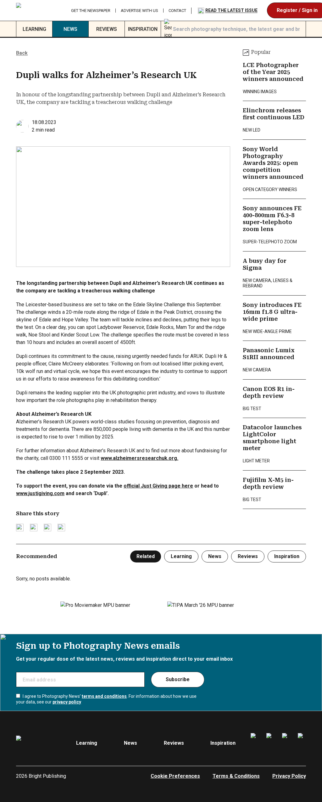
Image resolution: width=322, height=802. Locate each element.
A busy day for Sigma (264, 264)
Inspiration (143, 29)
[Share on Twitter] (20, 527)
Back (22, 53)
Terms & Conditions (236, 776)
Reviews (106, 29)
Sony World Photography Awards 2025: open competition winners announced (273, 163)
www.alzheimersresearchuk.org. (139, 458)
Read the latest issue (231, 10)
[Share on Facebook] (33, 527)
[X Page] (286, 743)
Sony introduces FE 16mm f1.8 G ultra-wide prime (272, 312)
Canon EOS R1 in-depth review (269, 392)
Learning (34, 29)
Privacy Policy (289, 776)
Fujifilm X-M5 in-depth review (268, 483)
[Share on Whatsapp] (61, 527)
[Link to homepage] (38, 10)
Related (145, 556)
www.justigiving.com (40, 493)
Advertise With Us (139, 10)
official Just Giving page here (158, 486)
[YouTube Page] (302, 743)
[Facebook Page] (255, 743)
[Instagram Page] (270, 743)
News (70, 29)
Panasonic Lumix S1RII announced (269, 353)
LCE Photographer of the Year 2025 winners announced (273, 72)
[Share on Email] (47, 527)
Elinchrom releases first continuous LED (273, 114)
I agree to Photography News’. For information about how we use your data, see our (106, 699)
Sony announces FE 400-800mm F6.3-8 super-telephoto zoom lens (272, 218)
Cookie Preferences (175, 776)
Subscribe (178, 679)
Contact (177, 10)
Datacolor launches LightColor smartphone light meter (272, 437)
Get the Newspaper (90, 10)
